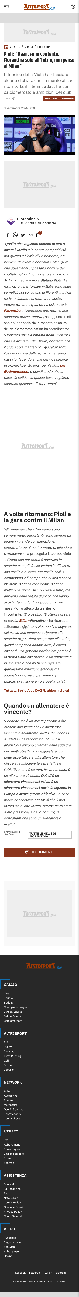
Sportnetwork (12, 1114)
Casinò (8, 1256)
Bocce (8, 1065)
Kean (47, 98)
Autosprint (10, 1095)
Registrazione (12, 1242)
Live (6, 993)
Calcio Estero (12, 1016)
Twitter (48, 1272)
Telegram (60, 1272)
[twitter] (23, 235)
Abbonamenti (12, 1144)
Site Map (9, 1247)
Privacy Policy (13, 1211)
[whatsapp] (15, 235)
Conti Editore (12, 1118)
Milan (23, 620)
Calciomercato (13, 1021)
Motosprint (10, 1105)
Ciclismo (9, 1051)
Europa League (13, 1011)
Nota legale (11, 1198)
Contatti (9, 1184)
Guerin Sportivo (13, 1109)
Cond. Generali (13, 1216)
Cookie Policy (12, 1202)
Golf (6, 1060)
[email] (31, 235)
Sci (6, 1042)
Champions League (15, 1007)
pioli (55, 98)
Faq (6, 1193)
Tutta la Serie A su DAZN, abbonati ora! (36, 690)
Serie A (29, 47)
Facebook (19, 1272)
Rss (6, 1140)
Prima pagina (12, 1149)
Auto (7, 1091)
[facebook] (8, 235)
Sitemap (9, 1163)
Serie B (8, 1002)
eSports (9, 1069)
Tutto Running (12, 1056)
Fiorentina (43, 47)
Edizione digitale (14, 1153)
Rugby (8, 1047)
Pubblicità (10, 1237)
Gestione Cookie (14, 1207)
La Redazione (12, 1189)
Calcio (16, 47)
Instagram (34, 1272)
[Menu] (6, 6)
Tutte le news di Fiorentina (42, 835)
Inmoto (8, 1100)
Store (7, 1158)
